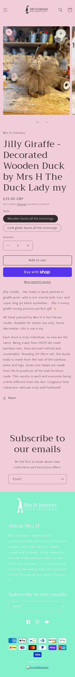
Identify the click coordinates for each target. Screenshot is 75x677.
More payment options (37, 282)
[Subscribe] (61, 479)
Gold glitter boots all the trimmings (32, 228)
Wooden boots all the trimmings (31, 218)
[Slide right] (46, 122)
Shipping (21, 204)
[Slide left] (28, 122)
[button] (5, 9)
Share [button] (12, 398)
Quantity (8, 237)
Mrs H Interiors (41, 662)
